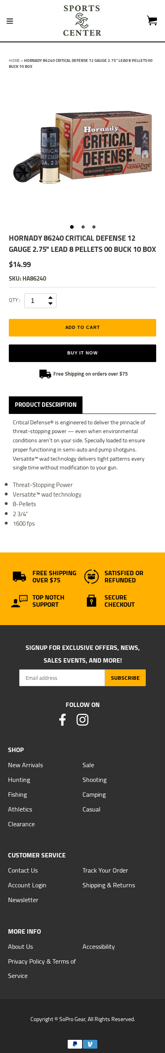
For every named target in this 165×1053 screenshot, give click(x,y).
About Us (20, 946)
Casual (91, 809)
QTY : (14, 300)
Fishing (17, 794)
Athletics (20, 809)
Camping (94, 794)
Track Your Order (105, 870)
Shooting (94, 780)
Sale (88, 765)
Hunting (19, 780)
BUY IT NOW (82, 352)
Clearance (21, 824)
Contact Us (23, 870)
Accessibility (98, 946)
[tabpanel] (82, 147)
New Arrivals (25, 765)
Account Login (27, 885)
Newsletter (23, 900)
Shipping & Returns (108, 885)
